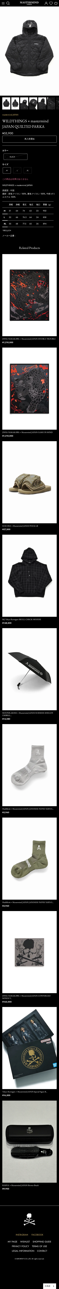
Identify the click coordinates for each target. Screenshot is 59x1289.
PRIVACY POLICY (20, 1246)
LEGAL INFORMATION (23, 1251)
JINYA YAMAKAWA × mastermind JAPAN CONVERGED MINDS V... (26, 996)
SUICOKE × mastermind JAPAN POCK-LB (20, 526)
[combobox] (49, 1286)
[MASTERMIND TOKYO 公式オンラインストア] (29, 3)
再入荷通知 (29, 138)
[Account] (45, 3)
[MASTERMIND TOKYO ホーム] (29, 1219)
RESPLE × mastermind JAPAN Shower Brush (20, 1185)
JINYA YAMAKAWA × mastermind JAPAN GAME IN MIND (27, 432)
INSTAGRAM (22, 1234)
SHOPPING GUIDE (42, 1241)
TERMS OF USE (39, 1246)
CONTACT (42, 1251)
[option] (29, 51)
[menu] (3, 3)
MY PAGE (12, 1241)
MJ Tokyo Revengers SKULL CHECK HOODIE (21, 619)
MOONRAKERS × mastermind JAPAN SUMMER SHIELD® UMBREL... (27, 714)
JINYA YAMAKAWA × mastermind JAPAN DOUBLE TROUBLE (29, 338)
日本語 (47, 1286)
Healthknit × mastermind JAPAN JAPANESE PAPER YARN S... (28, 808)
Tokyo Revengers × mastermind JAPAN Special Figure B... (24, 1091)
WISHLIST (25, 1241)
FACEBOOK (37, 1234)
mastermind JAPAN (10, 114)
